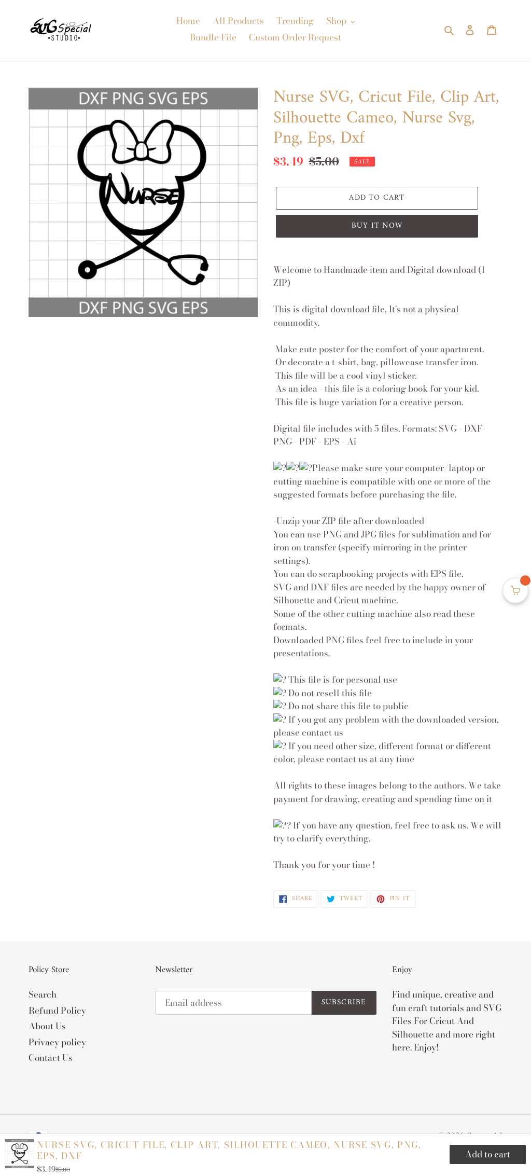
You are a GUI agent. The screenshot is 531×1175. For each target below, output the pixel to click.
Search (43, 994)
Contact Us (51, 1058)
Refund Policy (57, 1010)
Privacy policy (57, 1042)
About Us (47, 1026)
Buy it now (377, 226)
